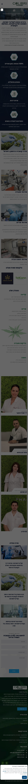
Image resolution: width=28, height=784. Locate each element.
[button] (2, 10)
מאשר (24, 777)
